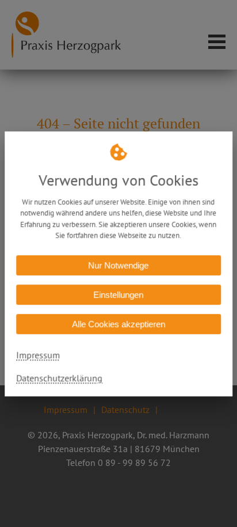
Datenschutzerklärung (59, 377)
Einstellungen (118, 294)
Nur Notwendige (118, 265)
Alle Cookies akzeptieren (118, 323)
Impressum (38, 354)
